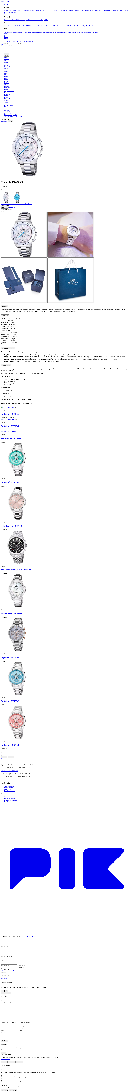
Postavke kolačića (31, 936)
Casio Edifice (26, 10)
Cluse (40, 10)
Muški (11, 20)
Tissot (116, 10)
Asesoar (6, 35)
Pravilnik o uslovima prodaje (12, 800)
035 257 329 (4, 780)
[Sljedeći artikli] (1, 752)
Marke (6, 53)
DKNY (47, 10)
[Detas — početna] (5, 45)
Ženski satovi (8, 111)
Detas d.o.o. (4, 759)
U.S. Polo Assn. (90, 26)
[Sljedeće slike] (3, 211)
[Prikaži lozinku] (23, 967)
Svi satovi (7, 20)
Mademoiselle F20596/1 (12, 438)
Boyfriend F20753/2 (10, 701)
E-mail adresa (21, 965)
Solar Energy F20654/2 (11, 526)
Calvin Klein (8, 10)
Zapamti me (6, 969)
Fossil (55, 10)
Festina (52, 10)
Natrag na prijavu (5, 992)
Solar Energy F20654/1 (11, 613)
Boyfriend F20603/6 (10, 414)
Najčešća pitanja (9, 789)
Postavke (3, 1062)
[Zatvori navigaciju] (11, 45)
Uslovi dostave (8, 787)
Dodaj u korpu (5, 205)
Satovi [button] (6, 14)
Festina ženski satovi (26, 204)
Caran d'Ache (8, 67)
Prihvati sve (19, 1062)
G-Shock (59, 10)
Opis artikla (4, 306)
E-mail (20, 1029)
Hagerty (68, 10)
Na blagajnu (12, 207)
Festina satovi (17, 204)
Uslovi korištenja (9, 786)
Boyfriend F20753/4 (10, 745)
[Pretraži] (18, 43)
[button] (5, 41)
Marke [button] (6, 4)
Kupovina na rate (5, 365)
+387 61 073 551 (13, 771)
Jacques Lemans (84, 10)
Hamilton (73, 10)
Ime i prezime (22, 1027)
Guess (64, 10)
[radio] (6, 202)
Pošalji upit (4, 1040)
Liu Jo (90, 10)
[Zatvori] (1, 1000)
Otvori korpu (4, 207)
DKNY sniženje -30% (23, 20)
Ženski (15, 20)
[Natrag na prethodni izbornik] (9, 45)
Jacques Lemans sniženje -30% (39, 20)
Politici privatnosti (5, 1059)
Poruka (19, 1039)
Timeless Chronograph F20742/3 (16, 570)
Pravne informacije (9, 798)
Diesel (43, 10)
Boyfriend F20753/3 (10, 482)
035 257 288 (4, 771)
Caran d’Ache (16, 10)
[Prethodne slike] (1, 211)
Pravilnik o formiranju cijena (12, 802)
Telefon (20, 1030)
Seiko (113, 10)
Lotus (102, 10)
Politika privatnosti (9, 791)
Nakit (5, 33)
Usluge (6, 38)
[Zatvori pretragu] (20, 43)
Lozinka (20, 967)
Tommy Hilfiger (123, 10)
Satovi (6, 55)
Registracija (4, 978)
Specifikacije (4, 315)
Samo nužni (11, 1062)
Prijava (3, 972)
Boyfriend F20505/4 (10, 426)
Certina (32, 10)
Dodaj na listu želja (6, 209)
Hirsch (77, 10)
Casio (21, 10)
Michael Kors (108, 10)
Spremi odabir (13, 1090)
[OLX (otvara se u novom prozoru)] (66, 933)
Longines (95, 10)
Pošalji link (4, 991)
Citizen (37, 10)
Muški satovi (8, 113)
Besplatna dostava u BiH (7, 348)
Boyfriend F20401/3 (10, 657)
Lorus (99, 10)
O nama (6, 797)
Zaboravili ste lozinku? (7, 970)
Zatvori (3, 1052)
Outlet (6, 37)
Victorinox (13, 12)
